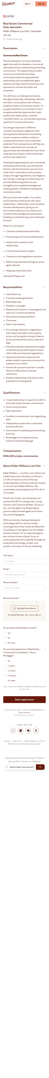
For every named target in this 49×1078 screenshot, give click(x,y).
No (9, 638)
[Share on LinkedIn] (20, 730)
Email (6, 569)
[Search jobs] (40, 767)
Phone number (11, 582)
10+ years (12, 680)
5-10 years (12, 675)
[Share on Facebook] (28, 730)
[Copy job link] (13, 730)
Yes (9, 633)
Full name (8, 555)
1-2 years (11, 666)
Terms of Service (24, 712)
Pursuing (11, 643)
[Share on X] (36, 730)
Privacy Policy (36, 710)
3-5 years (12, 670)
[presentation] (24, 611)
